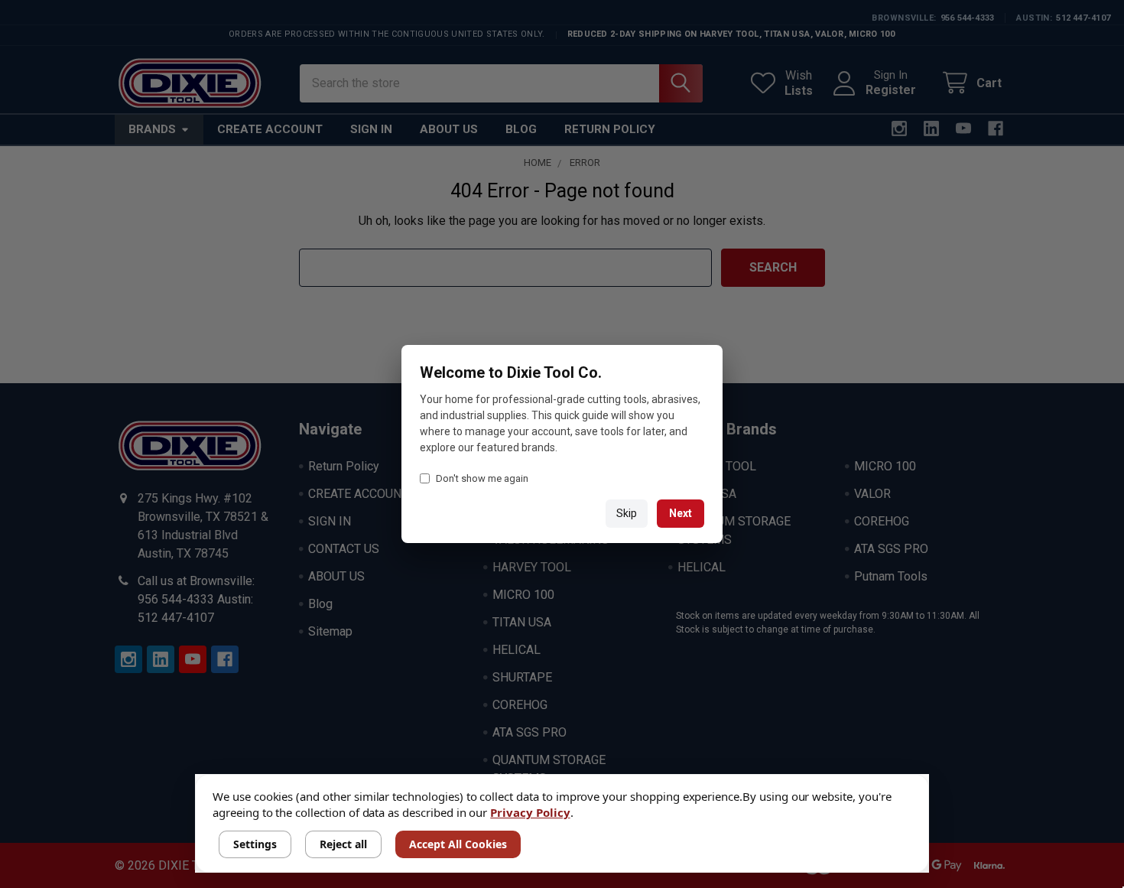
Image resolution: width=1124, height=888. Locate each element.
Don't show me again (482, 478)
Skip (626, 513)
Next (680, 513)
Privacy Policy (530, 812)
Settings (255, 844)
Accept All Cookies (458, 844)
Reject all (343, 844)
